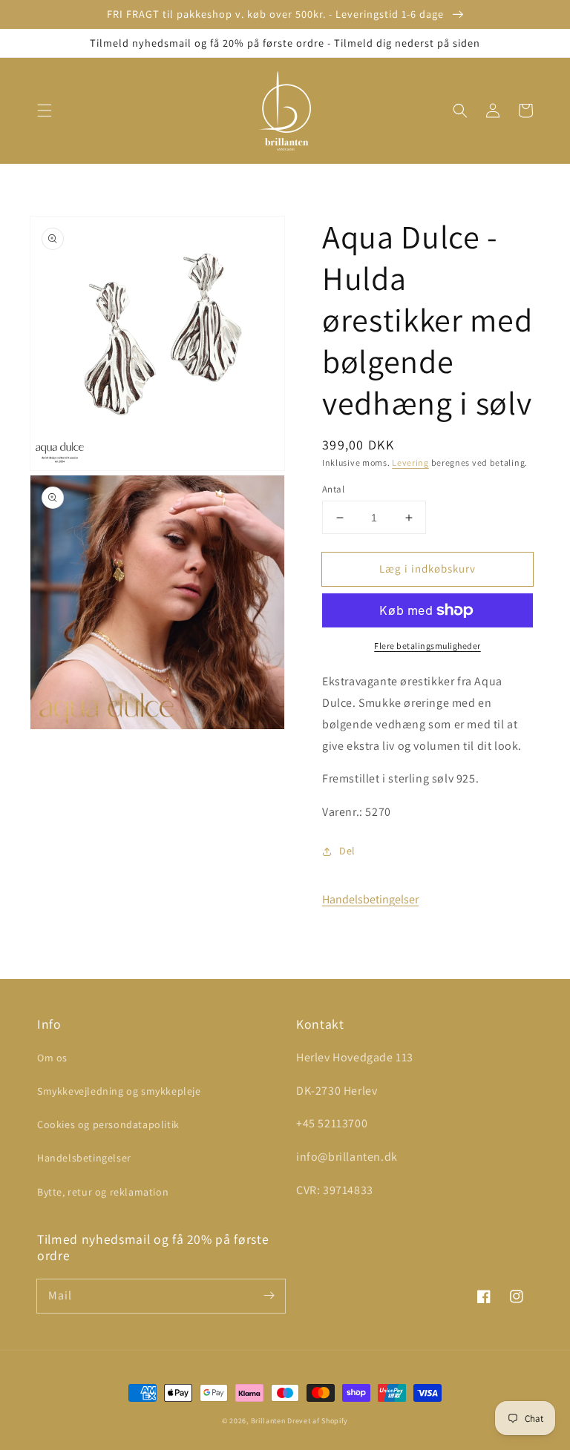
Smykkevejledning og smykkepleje (119, 1091)
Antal (333, 489)
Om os (52, 1057)
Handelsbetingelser (370, 899)
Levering (410, 462)
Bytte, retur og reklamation (102, 1192)
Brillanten (268, 1421)
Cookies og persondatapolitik (108, 1124)
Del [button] (347, 850)
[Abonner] (268, 1295)
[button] (44, 110)
